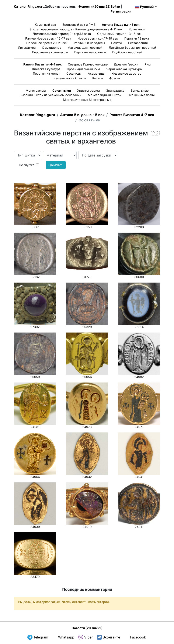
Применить (55, 164)
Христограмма (88, 90)
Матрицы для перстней (84, 47)
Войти (115, 6)
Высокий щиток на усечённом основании (50, 95)
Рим (148, 64)
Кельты (97, 78)
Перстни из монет (46, 73)
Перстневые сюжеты (90, 52)
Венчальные (140, 90)
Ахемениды (96, 73)
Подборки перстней (127, 52)
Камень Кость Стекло (70, 78)
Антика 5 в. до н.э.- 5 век (120, 24)
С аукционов (51, 47)
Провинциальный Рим (83, 69)
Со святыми (61, 90)
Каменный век (45, 24)
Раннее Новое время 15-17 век (48, 38)
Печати (116, 43)
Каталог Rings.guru (29, 6)
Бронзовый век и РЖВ (78, 24)
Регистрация (121, 11)
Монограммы (36, 90)
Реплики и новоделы (89, 43)
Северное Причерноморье (88, 64)
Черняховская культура (124, 69)
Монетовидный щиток (104, 95)
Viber (88, 637)
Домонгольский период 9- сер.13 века (62, 34)
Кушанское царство (126, 73)
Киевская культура (46, 69)
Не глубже (26, 165)
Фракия (115, 78)
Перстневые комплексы (50, 52)
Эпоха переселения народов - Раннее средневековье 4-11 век (75, 29)
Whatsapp (66, 637)
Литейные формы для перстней (132, 47)
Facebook (138, 637)
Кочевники (137, 29)
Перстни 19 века (136, 38)
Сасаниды (73, 73)
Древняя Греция (126, 64)
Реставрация (138, 43)
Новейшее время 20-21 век (46, 43)
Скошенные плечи (141, 95)
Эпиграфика (115, 90)
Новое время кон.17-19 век (97, 38)
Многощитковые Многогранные (87, 99)
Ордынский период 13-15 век (119, 34)
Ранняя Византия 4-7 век (42, 64)
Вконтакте (111, 637)
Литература (27, 47)
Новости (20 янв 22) (95, 6)
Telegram (40, 637)
